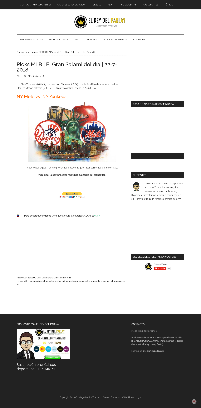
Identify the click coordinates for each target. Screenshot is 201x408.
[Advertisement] (72, 247)
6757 (97, 215)
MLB (39, 278)
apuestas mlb (107, 281)
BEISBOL (32, 278)
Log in (139, 397)
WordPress (128, 397)
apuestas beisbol (37, 281)
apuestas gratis (73, 281)
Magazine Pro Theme (89, 397)
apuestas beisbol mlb (55, 281)
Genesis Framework (112, 397)
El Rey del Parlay (100, 22)
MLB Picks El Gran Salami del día (56, 278)
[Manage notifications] (194, 401)
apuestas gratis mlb (91, 281)
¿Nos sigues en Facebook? (149, 156)
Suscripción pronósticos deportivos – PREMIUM (36, 366)
